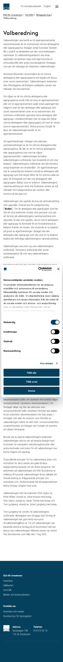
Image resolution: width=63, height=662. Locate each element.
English (47, 6)
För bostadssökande (31, 6)
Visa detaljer (46, 363)
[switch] (55, 331)
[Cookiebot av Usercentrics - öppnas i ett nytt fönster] (39, 269)
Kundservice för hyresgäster (17, 616)
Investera (8, 580)
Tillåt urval (31, 381)
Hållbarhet (8, 585)
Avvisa (31, 390)
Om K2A (29, 14)
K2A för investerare (12, 14)
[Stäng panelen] (58, 269)
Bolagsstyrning (43, 14)
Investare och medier (13, 611)
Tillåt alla (31, 372)
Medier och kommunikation (16, 594)
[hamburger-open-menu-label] (57, 6)
